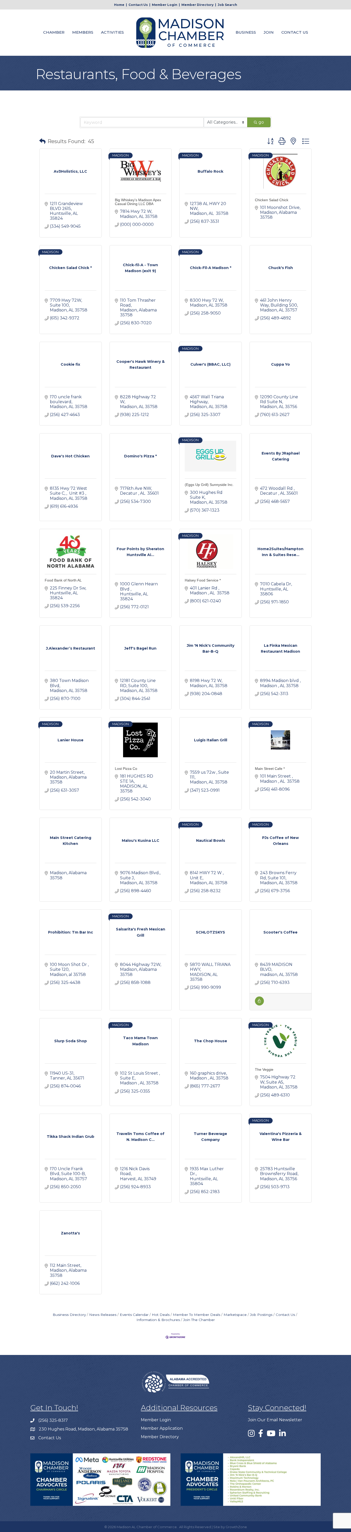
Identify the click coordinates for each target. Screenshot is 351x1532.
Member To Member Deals (196, 1315)
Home (119, 5)
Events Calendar (134, 1315)
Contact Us (138, 5)
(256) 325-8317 (53, 1420)
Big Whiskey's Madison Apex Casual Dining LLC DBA (138, 202)
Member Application (162, 1428)
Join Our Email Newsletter (275, 1419)
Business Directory (69, 1315)
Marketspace (235, 1315)
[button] (42, 141)
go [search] (261, 122)
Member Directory (197, 5)
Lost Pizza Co (126, 769)
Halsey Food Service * (203, 580)
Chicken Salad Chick (271, 200)
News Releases (102, 1315)
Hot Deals (161, 1315)
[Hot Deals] (259, 1004)
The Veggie (264, 1069)
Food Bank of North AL (63, 580)
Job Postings (261, 1315)
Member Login (164, 5)
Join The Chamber (199, 1320)
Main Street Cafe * (270, 769)
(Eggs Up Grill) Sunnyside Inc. (209, 485)
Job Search (227, 5)
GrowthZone (236, 1527)
